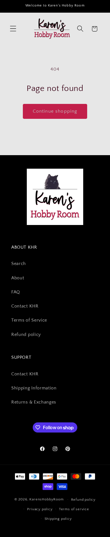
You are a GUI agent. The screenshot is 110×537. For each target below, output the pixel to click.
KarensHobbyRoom (46, 499)
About (17, 277)
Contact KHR (25, 306)
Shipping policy (58, 519)
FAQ (15, 292)
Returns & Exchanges (33, 402)
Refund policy (26, 334)
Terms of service (74, 509)
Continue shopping (55, 111)
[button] (13, 29)
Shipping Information (34, 388)
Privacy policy (39, 509)
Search (18, 263)
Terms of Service (29, 320)
